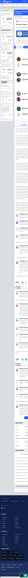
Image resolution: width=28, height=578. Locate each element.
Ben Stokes (25, 73)
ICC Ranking (17, 527)
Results (22, 4)
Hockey (16, 552)
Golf (11, 555)
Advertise (3, 564)
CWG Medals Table (14, 501)
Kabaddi (20, 555)
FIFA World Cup (5, 501)
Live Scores (4, 517)
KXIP (24, 454)
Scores (8, 4)
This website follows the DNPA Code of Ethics (10, 571)
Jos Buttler (24, 93)
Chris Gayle (25, 59)
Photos (16, 521)
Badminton (4, 555)
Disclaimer (20, 564)
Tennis (10, 552)
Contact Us (3, 569)
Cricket (2, 4)
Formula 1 (4, 552)
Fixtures (18, 4)
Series (12, 4)
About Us (9, 564)
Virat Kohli (22, 501)
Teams (3, 525)
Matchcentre (5, 544)
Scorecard (19, 47)
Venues (4, 527)
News (3, 521)
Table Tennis (19, 558)
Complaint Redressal (10, 567)
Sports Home (3, 7)
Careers (18, 567)
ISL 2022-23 (5, 534)
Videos (3, 523)
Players (16, 525)
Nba (15, 555)
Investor (2, 567)
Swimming (11, 558)
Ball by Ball (24, 124)
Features (17, 523)
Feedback (15, 564)
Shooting (4, 558)
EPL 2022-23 (18, 534)
